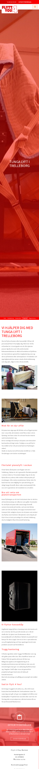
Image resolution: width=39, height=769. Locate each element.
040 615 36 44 (12, 2)
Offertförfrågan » (25, 2)
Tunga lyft (25, 318)
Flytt (5, 318)
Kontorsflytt (18, 318)
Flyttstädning (10, 318)
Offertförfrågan (19, 739)
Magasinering (32, 318)
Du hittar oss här (20, 759)
